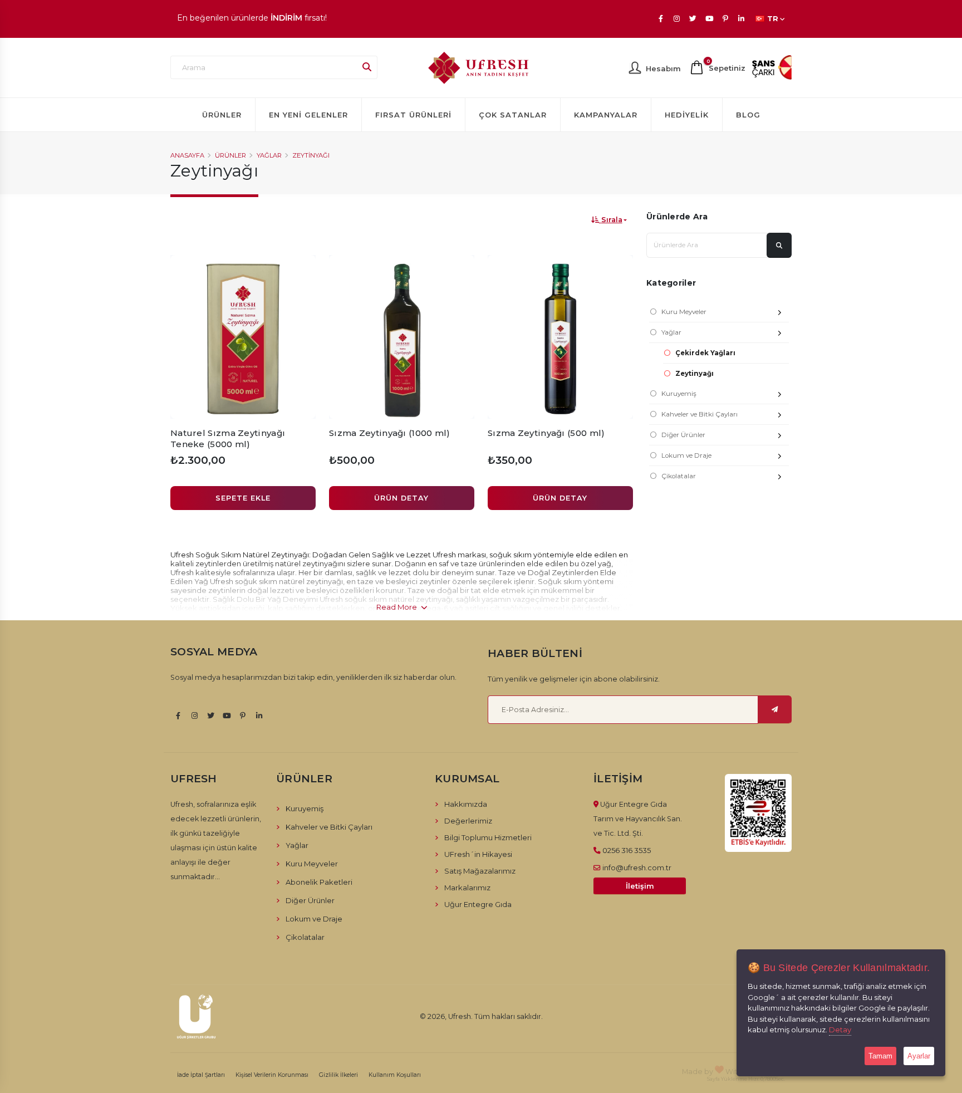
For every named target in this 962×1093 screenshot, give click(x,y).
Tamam (880, 1056)
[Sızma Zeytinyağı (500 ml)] (560, 337)
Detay (840, 1029)
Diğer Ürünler (683, 435)
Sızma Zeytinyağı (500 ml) (546, 433)
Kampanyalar (605, 114)
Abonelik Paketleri (319, 882)
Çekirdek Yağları (705, 353)
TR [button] (772, 18)
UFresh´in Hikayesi (478, 854)
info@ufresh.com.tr (636, 867)
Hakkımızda (465, 804)
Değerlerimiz (468, 820)
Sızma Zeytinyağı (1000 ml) (389, 433)
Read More (397, 606)
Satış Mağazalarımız (480, 870)
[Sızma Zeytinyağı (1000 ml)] (401, 337)
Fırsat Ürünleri (413, 114)
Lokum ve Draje (686, 455)
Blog (748, 114)
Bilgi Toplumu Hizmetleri (488, 837)
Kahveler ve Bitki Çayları (699, 414)
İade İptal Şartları (201, 1075)
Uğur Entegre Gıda (478, 904)
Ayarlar (918, 1056)
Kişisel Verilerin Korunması (271, 1075)
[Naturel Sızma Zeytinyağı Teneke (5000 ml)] (243, 337)
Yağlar (269, 155)
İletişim (640, 886)
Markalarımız (467, 887)
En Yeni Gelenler (308, 114)
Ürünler (222, 114)
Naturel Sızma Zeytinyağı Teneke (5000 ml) (227, 438)
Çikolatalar (678, 476)
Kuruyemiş (678, 394)
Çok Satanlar (513, 114)
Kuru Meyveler (683, 312)
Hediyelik (687, 114)
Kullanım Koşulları (395, 1075)
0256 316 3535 (626, 850)
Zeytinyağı (311, 155)
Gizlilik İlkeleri (338, 1075)
